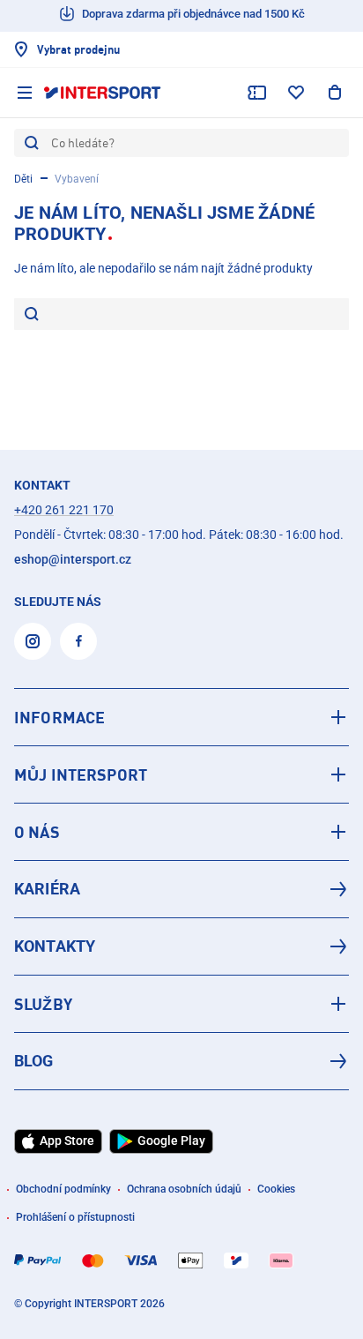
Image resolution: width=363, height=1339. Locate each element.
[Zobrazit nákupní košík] (334, 92)
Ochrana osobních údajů (184, 1189)
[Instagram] (32, 641)
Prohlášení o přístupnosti (75, 1217)
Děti (23, 179)
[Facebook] (78, 641)
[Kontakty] (181, 946)
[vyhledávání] (31, 315)
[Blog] (181, 1061)
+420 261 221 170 (64, 510)
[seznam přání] (296, 92)
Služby (43, 1004)
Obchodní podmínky (63, 1189)
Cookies (276, 1189)
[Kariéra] (181, 889)
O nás (37, 832)
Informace (59, 717)
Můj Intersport (80, 774)
